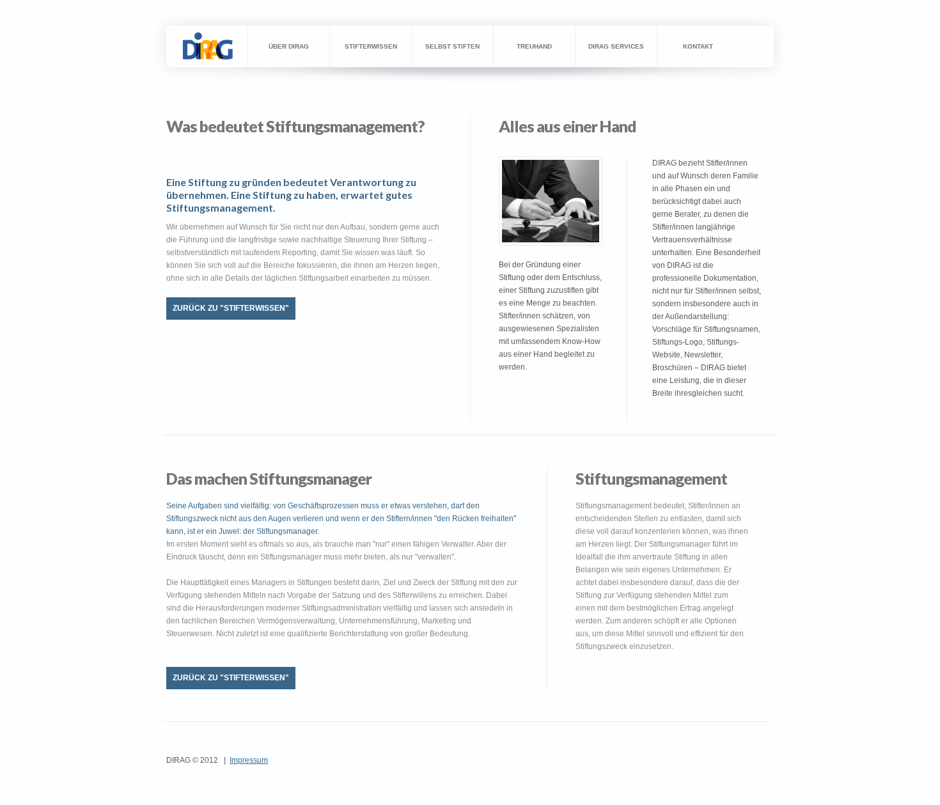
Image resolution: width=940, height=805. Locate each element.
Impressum (249, 760)
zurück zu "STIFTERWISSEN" (231, 308)
